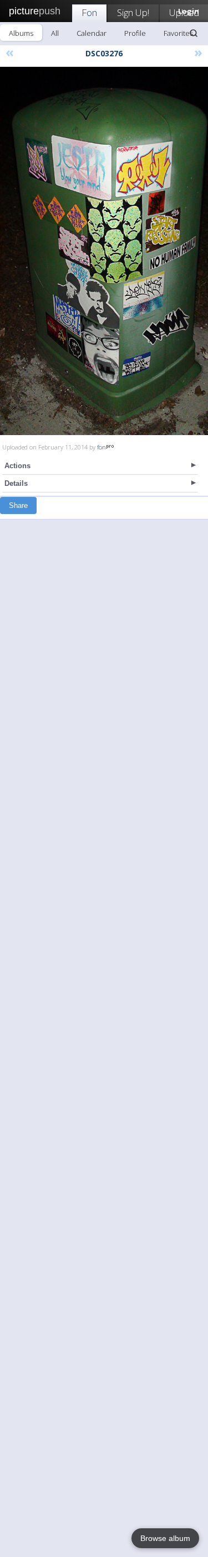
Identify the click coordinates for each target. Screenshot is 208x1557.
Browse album (165, 1538)
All (55, 33)
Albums (21, 33)
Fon (89, 12)
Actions (17, 466)
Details (16, 483)
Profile (135, 33)
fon (101, 447)
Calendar (91, 33)
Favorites (178, 33)
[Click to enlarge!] (104, 251)
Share (18, 505)
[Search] (193, 33)
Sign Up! (133, 12)
